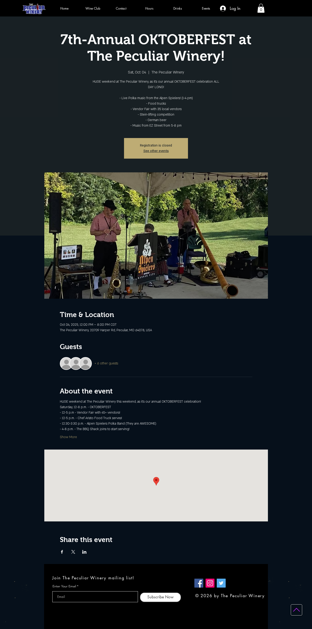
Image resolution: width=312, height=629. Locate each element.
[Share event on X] (73, 552)
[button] (261, 8)
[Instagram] (210, 583)
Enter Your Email (64, 586)
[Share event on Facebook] (62, 552)
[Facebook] (198, 583)
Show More (68, 437)
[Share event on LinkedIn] (84, 552)
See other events (156, 151)
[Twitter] (221, 583)
